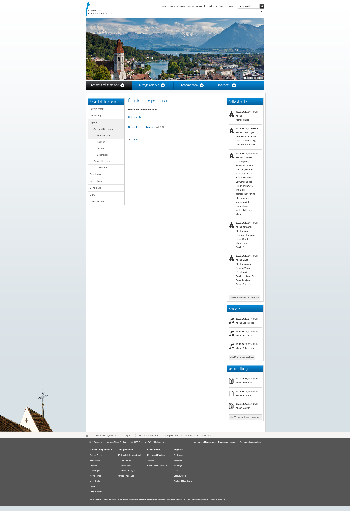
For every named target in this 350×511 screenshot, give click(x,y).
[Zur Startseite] (102, 15)
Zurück (135, 139)
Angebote (223, 85)
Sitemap (222, 6)
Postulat (101, 142)
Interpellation (103, 135)
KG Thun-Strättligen (126, 470)
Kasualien (178, 460)
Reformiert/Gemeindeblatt (179, 6)
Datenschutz (211, 442)
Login (230, 6)
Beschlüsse (102, 155)
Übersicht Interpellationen (141, 127)
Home (163, 6)
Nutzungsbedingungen (228, 442)
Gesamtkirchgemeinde (105, 85)
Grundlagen (96, 174)
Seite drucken (254, 442)
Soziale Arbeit (96, 109)
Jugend (150, 460)
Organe (93, 122)
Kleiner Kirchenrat (102, 161)
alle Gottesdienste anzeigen (244, 298)
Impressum (199, 442)
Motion (100, 148)
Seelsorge (178, 455)
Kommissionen (100, 167)
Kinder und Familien (156, 455)
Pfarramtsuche (210, 6)
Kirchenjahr (179, 465)
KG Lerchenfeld (124, 460)
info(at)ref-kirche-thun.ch (156, 442)
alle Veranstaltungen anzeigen (245, 417)
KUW (176, 470)
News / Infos (96, 181)
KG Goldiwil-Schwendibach (129, 455)
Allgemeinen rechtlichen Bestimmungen (182, 499)
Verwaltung (95, 115)
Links (92, 195)
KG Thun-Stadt (124, 465)
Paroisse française (126, 476)
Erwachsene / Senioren (157, 465)
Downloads (95, 188)
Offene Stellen (97, 201)
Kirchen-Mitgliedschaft (183, 481)
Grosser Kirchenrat (103, 129)
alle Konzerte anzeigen (242, 357)
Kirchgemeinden (149, 85)
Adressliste (197, 6)
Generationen (189, 85)
